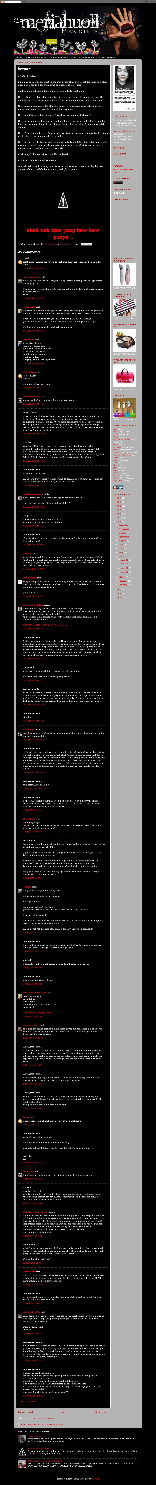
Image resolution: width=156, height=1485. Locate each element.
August (123, 540)
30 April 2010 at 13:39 (33, 658)
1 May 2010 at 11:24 (32, 878)
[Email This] (82, 244)
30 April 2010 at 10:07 (33, 596)
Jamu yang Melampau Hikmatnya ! (45, 1461)
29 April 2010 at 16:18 (33, 331)
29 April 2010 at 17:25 (33, 461)
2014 (119, 506)
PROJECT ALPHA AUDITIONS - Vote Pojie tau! (45, 625)
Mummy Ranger (31, 396)
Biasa (26, 1117)
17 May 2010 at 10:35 (33, 1303)
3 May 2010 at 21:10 (32, 1108)
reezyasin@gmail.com (124, 131)
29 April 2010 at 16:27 (33, 363)
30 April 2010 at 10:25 (33, 628)
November (124, 529)
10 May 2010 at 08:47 (33, 1263)
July (121, 544)
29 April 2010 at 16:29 (33, 387)
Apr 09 (125, 572)
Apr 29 (125, 560)
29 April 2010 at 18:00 (33, 507)
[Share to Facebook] (88, 244)
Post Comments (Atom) (42, 1418)
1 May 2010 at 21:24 (32, 984)
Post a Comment (29, 1401)
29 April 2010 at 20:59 (34, 544)
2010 (118, 521)
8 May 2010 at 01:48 (32, 1203)
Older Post (101, 1412)
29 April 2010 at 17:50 (33, 485)
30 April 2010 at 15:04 (33, 704)
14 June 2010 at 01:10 (33, 1360)
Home (64, 1412)
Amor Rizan (29, 1271)
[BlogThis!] (84, 244)
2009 (119, 589)
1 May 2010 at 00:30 (32, 788)
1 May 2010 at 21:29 (32, 1016)
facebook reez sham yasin (123, 171)
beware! (124, 563)
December (124, 525)
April (122, 556)
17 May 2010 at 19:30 (33, 1333)
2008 (119, 593)
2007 (119, 597)
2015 (118, 502)
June (121, 548)
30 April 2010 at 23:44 (34, 772)
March (122, 577)
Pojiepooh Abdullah (33, 605)
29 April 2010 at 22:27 (34, 569)
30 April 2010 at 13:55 (33, 680)
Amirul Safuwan (31, 277)
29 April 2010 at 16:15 (33, 268)
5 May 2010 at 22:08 (33, 1162)
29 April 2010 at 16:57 (33, 404)
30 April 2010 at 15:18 (33, 721)
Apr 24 (125, 568)
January (123, 585)
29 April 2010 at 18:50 (33, 526)
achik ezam (29, 307)
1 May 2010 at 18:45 (32, 967)
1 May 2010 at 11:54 (32, 932)
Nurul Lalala (29, 578)
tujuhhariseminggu (33, 494)
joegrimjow (29, 372)
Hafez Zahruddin (31, 1312)
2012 (118, 514)
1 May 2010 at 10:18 (32, 831)
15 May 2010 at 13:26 (33, 1284)
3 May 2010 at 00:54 (33, 1038)
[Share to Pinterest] (91, 244)
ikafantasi (28, 819)
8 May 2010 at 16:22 (32, 1236)
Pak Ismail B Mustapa (34, 992)
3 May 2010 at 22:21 (32, 1124)
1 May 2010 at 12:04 (32, 951)
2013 (118, 510)
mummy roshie (31, 1025)
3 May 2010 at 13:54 (32, 1065)
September (124, 537)
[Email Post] (77, 244)
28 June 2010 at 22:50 (33, 1396)
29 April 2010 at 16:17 (33, 298)
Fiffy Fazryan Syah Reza (36, 1212)
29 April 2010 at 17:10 (33, 433)
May (121, 552)
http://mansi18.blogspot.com (37, 1012)
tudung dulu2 (34, 1436)
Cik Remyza (29, 729)
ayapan (27, 553)
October (123, 533)
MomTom (28, 1171)
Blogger (96, 1479)
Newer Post (25, 1412)
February (123, 581)
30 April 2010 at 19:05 (33, 739)
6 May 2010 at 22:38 (33, 1179)
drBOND (27, 887)
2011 (118, 517)
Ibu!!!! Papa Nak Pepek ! (39, 1448)
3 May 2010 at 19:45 (32, 1084)
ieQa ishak (28, 339)
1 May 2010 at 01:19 (32, 810)
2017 (118, 498)
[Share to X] (86, 244)
